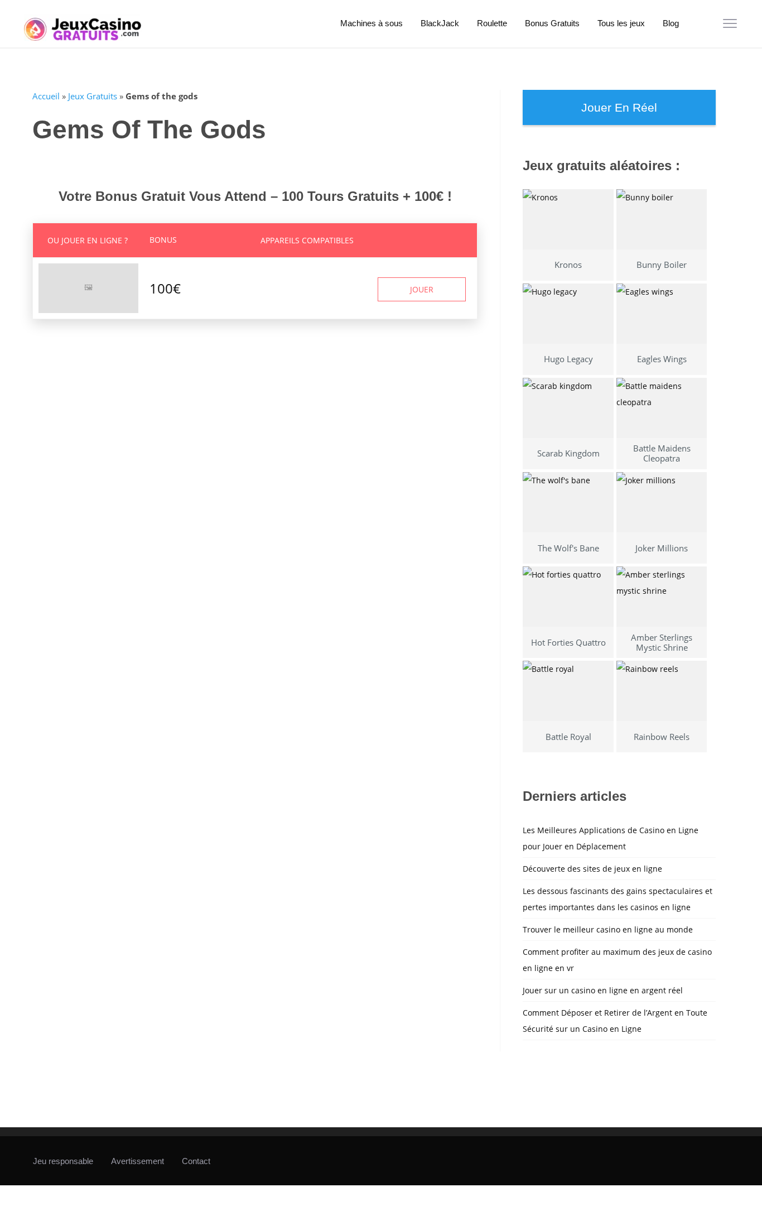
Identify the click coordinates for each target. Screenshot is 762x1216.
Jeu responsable (63, 1161)
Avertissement (137, 1161)
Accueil (46, 96)
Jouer (421, 289)
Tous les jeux (621, 23)
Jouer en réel (619, 107)
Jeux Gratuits (92, 96)
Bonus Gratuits (552, 23)
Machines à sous (371, 23)
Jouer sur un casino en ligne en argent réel (603, 990)
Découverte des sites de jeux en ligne (592, 868)
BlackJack (440, 23)
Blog (671, 23)
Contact (196, 1161)
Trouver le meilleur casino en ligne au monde (608, 929)
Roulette (492, 23)
